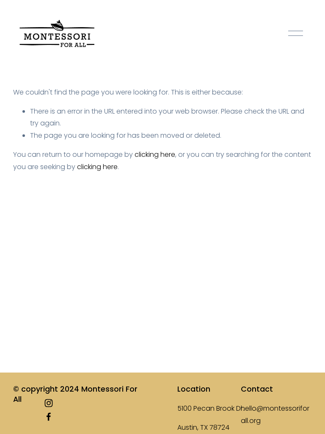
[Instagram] (48, 403)
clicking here (155, 154)
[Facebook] (48, 416)
